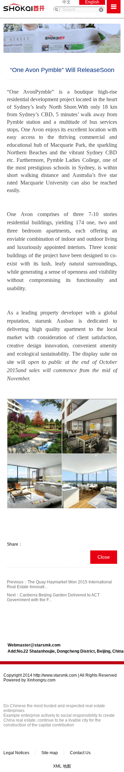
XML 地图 (62, 766)
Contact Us (80, 752)
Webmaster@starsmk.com (34, 645)
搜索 (56, 10)
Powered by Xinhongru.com (29, 680)
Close (103, 557)
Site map (49, 752)
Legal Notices (16, 752)
